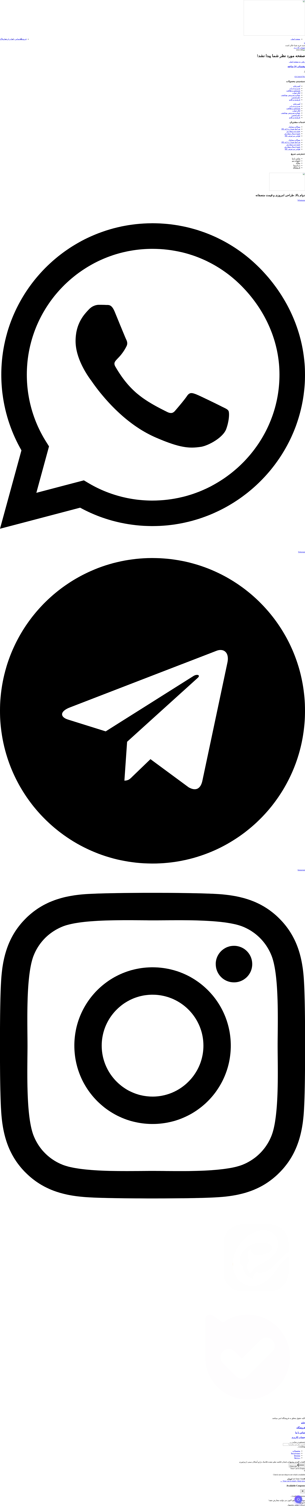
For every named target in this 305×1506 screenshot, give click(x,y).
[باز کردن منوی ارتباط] (298, 1499)
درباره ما (7, 39)
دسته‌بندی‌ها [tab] (295, 1453)
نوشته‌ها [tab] (297, 1455)
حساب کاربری (298, 1437)
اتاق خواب (296, 93)
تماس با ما (15, 39)
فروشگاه (23, 39)
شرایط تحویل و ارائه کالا (290, 129)
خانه (303, 1423)
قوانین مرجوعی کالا (292, 136)
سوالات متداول (294, 127)
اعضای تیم (296, 161)
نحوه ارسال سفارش (292, 134)
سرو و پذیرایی (294, 88)
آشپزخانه (296, 86)
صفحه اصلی (295, 39)
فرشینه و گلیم (294, 100)
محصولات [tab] (296, 1451)
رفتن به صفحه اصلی (297, 62)
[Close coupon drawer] (302, 1491)
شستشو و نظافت (293, 91)
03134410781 (300, 77)
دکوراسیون (296, 97)
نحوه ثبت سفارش (293, 131)
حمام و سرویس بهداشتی (290, 95)
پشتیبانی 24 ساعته (296, 66)
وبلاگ (2, 39)
